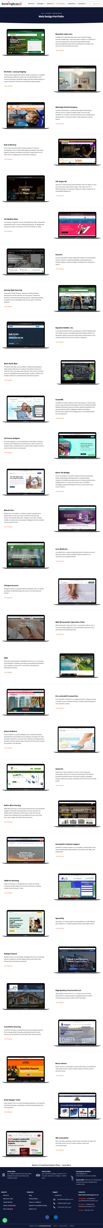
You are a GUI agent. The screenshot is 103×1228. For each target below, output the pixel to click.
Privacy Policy (63, 1226)
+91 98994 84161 (89, 1204)
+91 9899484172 (90, 1198)
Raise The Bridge (61, 476)
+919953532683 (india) (64, 1203)
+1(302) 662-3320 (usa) (64, 1207)
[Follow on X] (51, 1217)
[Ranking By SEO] (12, 3)
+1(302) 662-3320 (89, 1210)
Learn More (66, 1165)
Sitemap (72, 1226)
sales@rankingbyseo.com (65, 1199)
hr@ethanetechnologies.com (86, 1206)
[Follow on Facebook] (47, 1217)
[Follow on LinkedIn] (56, 1217)
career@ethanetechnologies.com (88, 1200)
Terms (55, 1226)
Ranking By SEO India (45, 1226)
